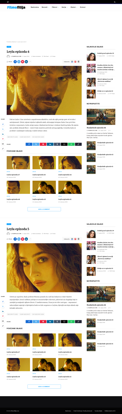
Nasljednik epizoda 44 (96, 127)
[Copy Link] (3, 149)
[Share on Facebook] (15, 61)
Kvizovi (82, 7)
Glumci (73, 7)
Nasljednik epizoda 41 (105, 166)
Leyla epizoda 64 (13, 199)
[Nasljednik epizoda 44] (101, 117)
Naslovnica (35, 7)
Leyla (8, 46)
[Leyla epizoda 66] (70, 162)
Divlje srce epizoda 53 (105, 91)
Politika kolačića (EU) (110, 411)
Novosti (44, 7)
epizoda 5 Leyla (13, 314)
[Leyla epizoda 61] (70, 187)
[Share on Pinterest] (22, 61)
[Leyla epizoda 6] (44, 90)
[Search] (114, 2)
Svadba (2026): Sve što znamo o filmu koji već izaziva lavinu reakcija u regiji (106, 67)
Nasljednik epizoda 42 (105, 154)
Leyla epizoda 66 (65, 175)
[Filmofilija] (16, 7)
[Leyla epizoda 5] (44, 267)
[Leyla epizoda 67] (18, 162)
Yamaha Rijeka (98, 411)
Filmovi (54, 7)
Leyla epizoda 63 (39, 199)
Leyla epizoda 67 (13, 175)
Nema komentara (37, 56)
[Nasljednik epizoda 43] (91, 145)
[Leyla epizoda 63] (44, 187)
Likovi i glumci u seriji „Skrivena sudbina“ (105, 80)
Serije (64, 7)
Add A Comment (44, 209)
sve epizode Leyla (38, 137)
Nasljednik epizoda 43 (105, 142)
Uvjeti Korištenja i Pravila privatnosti (82, 411)
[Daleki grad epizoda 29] (91, 56)
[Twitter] (3, 129)
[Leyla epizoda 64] (18, 187)
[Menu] (8, 2)
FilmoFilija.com (15, 411)
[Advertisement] (61, 26)
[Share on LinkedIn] (26, 61)
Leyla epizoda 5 (25, 314)
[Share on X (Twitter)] (18, 61)
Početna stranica (11, 42)
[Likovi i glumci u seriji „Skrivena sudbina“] (91, 82)
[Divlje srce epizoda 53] (91, 94)
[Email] (3, 144)
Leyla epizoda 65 (39, 175)
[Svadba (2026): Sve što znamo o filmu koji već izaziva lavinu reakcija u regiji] (91, 68)
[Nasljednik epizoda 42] (91, 157)
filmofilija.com (16, 56)
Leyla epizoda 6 (25, 137)
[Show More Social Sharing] (30, 61)
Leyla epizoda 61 (64, 199)
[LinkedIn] (3, 134)
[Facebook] (3, 124)
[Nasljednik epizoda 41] (91, 169)
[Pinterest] (3, 139)
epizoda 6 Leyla (13, 137)
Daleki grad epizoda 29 (105, 53)
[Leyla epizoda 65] (44, 162)
